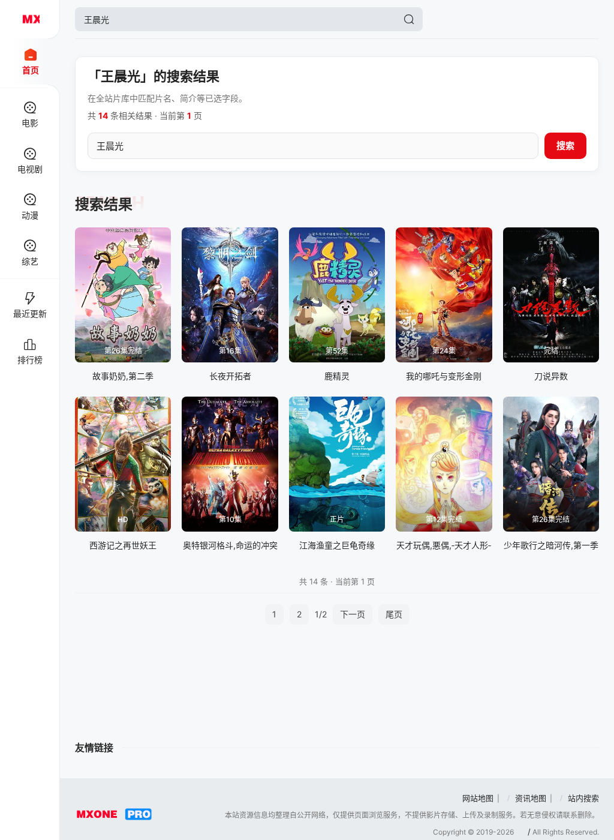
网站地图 (477, 798)
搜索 (565, 145)
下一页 (352, 614)
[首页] (30, 19)
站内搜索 (583, 798)
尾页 (394, 614)
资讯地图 (530, 798)
